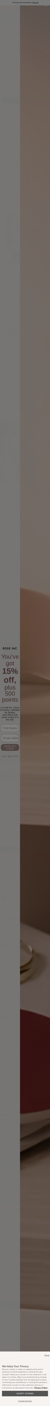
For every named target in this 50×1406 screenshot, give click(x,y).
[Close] (47, 1355)
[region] (25, 1378)
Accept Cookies (25, 1393)
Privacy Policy (40, 1387)
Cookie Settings (25, 1401)
